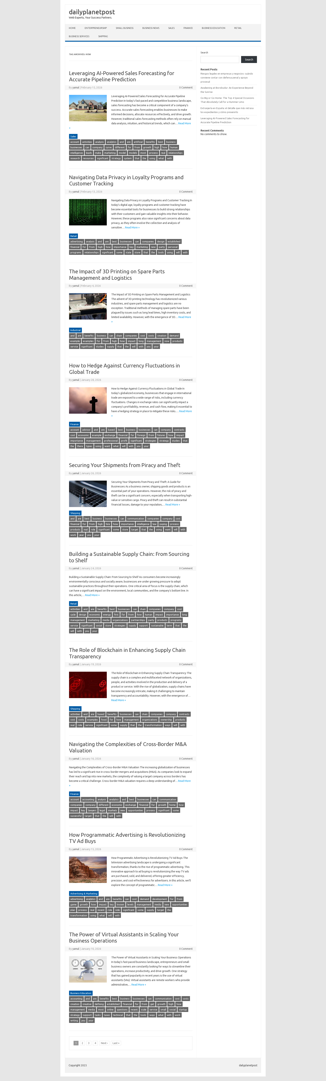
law (154, 524)
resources (88, 158)
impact (131, 341)
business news (150, 28)
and (122, 142)
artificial (138, 142)
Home (72, 28)
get (152, 1004)
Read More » (132, 227)
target (134, 529)
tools (161, 252)
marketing (110, 152)
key (131, 247)
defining (99, 1004)
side (117, 910)
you (149, 346)
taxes (107, 1015)
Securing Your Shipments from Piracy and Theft (124, 465)
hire (108, 524)
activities (87, 142)
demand (174, 335)
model (122, 152)
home (172, 805)
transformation (153, 725)
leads (89, 152)
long (141, 341)
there (80, 446)
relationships (175, 152)
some (119, 252)
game (73, 904)
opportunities (135, 810)
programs (75, 252)
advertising (76, 241)
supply (110, 346)
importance (120, 247)
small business (124, 28)
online (110, 1009)
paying (163, 524)
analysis (99, 142)
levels (130, 904)
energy (107, 614)
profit (124, 440)
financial (74, 247)
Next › (104, 1043)
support (143, 625)
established (174, 241)
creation (161, 335)
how (164, 147)
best (160, 142)
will (178, 252)
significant (102, 158)
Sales (171, 28)
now (167, 341)
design (161, 241)
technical (118, 1015)
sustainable (157, 625)
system (128, 158)
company (97, 147)
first (116, 614)
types (89, 446)
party (162, 247)
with (169, 158)
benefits (150, 142)
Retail (238, 28)
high (157, 147)
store (137, 252)
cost (142, 335)
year (81, 535)
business (171, 142)
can (87, 147)
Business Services (79, 36)
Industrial (75, 330)
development (159, 899)
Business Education (213, 28)
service (74, 346)
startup (183, 1009)
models (133, 152)
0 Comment (186, 87)
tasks (98, 1015)
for (129, 147)
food (104, 719)
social (99, 625)
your (156, 346)
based (111, 429)
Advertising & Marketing (83, 893)
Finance (188, 28)
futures (161, 435)
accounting (88, 799)
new (153, 247)
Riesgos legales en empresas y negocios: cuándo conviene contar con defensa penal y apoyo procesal (227, 77)
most (143, 152)
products (177, 341)
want (107, 446)
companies (148, 241)
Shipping (103, 36)
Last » (116, 1043)
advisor (86, 429)
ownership (166, 719)
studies (100, 346)
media (106, 620)
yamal (75, 87)
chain (119, 335)
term (169, 625)
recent (101, 910)
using (152, 158)
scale (143, 1009)
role (93, 529)
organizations (120, 620)
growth (147, 147)
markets (112, 810)
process (153, 152)
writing (74, 1020)
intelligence (76, 152)
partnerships (138, 620)
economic (83, 435)
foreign (141, 435)
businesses (76, 147)
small (163, 1009)
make (98, 152)
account (74, 142)
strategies (150, 440)
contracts (179, 429)
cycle (73, 614)
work (73, 535)
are (129, 142)
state (128, 252)
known (120, 904)
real (163, 152)
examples (88, 341)
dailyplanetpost (92, 11)
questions (122, 1009)
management (154, 341)
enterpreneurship (96, 28)
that (137, 158)
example (75, 341)
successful (76, 815)
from (137, 147)
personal (173, 247)
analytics (111, 142)
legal (102, 810)
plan (72, 910)
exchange (110, 435)
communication (135, 518)
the (144, 158)
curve (109, 147)
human (174, 147)
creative (87, 1004)
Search (204, 52)
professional (111, 440)
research (75, 158)
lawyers (92, 810)
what (161, 158)
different (120, 147)
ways (167, 725)
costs (151, 335)
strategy (116, 158)
